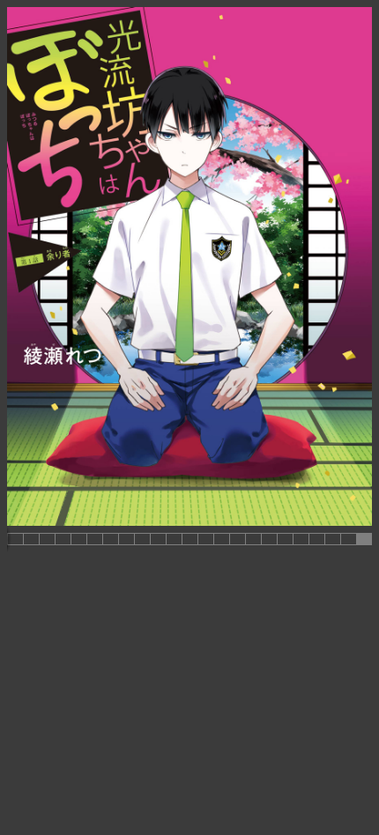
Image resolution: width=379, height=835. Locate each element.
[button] (15, 539)
